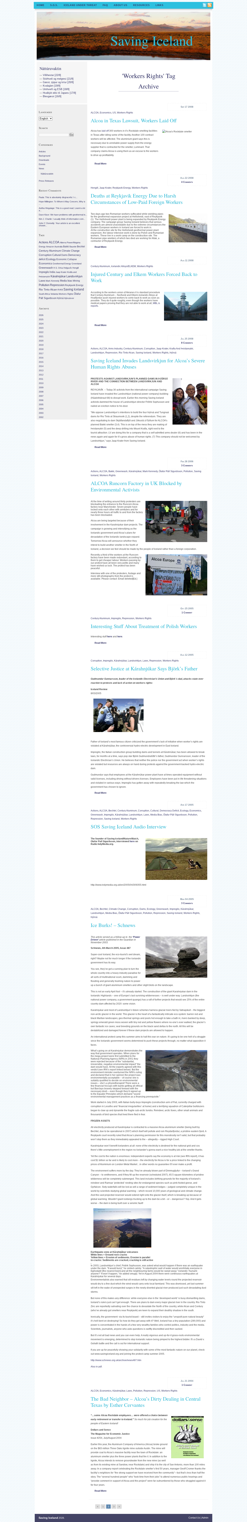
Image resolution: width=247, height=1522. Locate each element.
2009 (41, 387)
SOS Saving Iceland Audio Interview (128, 826)
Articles (42, 151)
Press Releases (46, 181)
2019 (41, 345)
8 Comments (187, 342)
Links (159, 5)
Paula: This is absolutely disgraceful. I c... (58, 197)
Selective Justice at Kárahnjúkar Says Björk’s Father (144, 668)
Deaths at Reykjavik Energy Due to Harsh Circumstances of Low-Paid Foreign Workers (137, 198)
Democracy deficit (169, 810)
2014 (41, 366)
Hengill (94, 187)
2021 (41, 336)
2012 (41, 375)
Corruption (149, 348)
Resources (141, 5)
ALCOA (95, 112)
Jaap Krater (105, 187)
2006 (41, 400)
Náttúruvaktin (50, 68)
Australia (58, 246)
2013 (41, 370)
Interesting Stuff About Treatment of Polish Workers (144, 626)
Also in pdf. (96, 1366)
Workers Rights (125, 112)
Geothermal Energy (62, 263)
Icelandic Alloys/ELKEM (123, 266)
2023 (41, 328)
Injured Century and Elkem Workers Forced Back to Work (144, 277)
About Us (120, 5)
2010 (41, 383)
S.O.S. (54, 5)
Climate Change (117, 909)
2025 (41, 319)
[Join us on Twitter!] (204, 5)
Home (40, 5)
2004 (41, 409)
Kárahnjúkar (135, 471)
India (52, 272)
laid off (105, 130)
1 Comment (187, 612)
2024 (41, 324)
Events (42, 164)
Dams (143, 909)
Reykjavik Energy (122, 187)
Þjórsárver (69, 298)
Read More (101, 163)
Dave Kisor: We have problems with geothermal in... (63, 215)
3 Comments (187, 465)
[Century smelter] (184, 306)
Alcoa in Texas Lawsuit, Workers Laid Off (134, 120)
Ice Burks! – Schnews (113, 925)
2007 (41, 396)
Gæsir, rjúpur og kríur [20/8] (58, 82)
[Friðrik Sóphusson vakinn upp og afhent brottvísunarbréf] (189, 401)
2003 (41, 413)
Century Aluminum (100, 266)
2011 (41, 379)
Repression (111, 352)
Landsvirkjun (97, 352)
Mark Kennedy (150, 471)
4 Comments (187, 182)
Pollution (188, 471)
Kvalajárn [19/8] (51, 85)
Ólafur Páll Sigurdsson (170, 471)
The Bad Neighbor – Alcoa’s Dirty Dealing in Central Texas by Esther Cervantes (145, 1401)
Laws (145, 660)
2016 (41, 358)
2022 (41, 332)
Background (44, 156)
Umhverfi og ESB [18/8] (56, 89)
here (109, 636)
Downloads (44, 160)
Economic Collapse (66, 259)
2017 (41, 353)
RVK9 (60, 290)
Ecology (184, 810)
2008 (41, 392)
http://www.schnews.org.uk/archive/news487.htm (116, 1360)
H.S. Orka (58, 268)
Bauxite (72, 246)
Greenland (76, 263)
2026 (41, 315)
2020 (41, 341)
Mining (76, 280)
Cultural (154, 810)
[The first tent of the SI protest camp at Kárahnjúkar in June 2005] (175, 859)
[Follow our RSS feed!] (209, 5)
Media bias (156, 814)
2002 (41, 417)
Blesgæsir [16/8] (52, 96)
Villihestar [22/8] (52, 75)
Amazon (50, 246)
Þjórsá (173, 352)
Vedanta (54, 294)
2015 (41, 362)
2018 (41, 349)
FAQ (105, 5)
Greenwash (121, 471)
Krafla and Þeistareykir (181, 348)
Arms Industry (115, 348)
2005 (41, 404)
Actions (94, 348)
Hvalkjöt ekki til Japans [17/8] (59, 92)
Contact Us (194, 1517)
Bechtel (112, 810)
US (114, 112)
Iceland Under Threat (80, 5)
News (41, 168)
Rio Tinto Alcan (126, 352)
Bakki (111, 471)
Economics (105, 112)
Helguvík (67, 268)
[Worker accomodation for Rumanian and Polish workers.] (187, 228)
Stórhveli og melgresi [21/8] (58, 78)
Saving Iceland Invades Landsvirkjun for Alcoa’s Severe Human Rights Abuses (148, 363)
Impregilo (116, 618)
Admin (205, 1517)
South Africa (44, 294)
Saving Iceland (151, 40)
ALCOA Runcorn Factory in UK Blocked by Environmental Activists (136, 486)
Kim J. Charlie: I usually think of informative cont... (62, 219)
